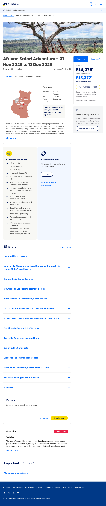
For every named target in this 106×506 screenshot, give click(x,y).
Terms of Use (79, 487)
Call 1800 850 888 (89, 87)
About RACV (49, 487)
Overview (8, 76)
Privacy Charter (60, 487)
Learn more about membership (48, 184)
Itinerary (29, 76)
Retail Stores (29, 487)
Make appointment (87, 128)
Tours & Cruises (8, 16)
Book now (81, 59)
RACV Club (6, 487)
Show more (11, 138)
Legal (70, 487)
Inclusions (19, 76)
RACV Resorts (18, 487)
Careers (39, 487)
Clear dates (43, 418)
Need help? (95, 59)
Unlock (47, 174)
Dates (38, 76)
